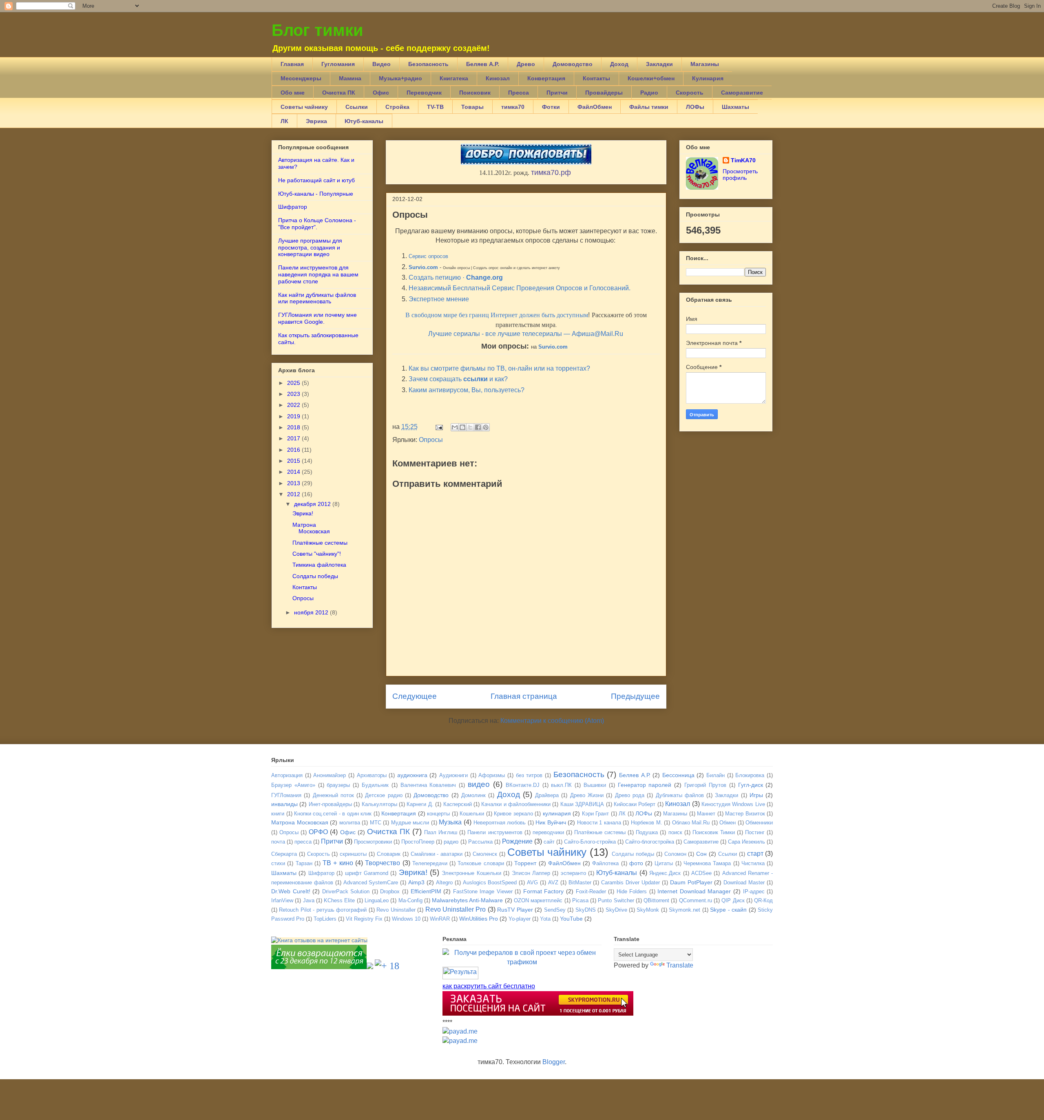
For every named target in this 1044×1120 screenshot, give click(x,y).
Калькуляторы (379, 804)
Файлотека (605, 863)
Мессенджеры (301, 78)
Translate (679, 965)
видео (479, 784)
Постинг (755, 832)
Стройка (397, 107)
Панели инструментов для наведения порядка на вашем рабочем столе (318, 274)
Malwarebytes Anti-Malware (467, 900)
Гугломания (338, 64)
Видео (381, 64)
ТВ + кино (338, 862)
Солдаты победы (315, 576)
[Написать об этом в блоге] (462, 427)
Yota (545, 919)
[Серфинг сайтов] (319, 966)
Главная (292, 64)
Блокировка (749, 775)
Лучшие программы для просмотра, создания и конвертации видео (310, 247)
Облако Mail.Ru (691, 823)
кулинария (557, 813)
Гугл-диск (750, 785)
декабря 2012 (312, 504)
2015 (293, 460)
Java (308, 900)
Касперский (457, 804)
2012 (293, 494)
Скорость (689, 92)
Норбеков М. (646, 823)
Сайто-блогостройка (649, 842)
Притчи (557, 92)
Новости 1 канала (599, 823)
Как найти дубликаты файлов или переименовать (317, 298)
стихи (278, 863)
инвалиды (284, 804)
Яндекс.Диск (665, 873)
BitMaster (579, 882)
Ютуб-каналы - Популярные (315, 193)
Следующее (414, 696)
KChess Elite (339, 900)
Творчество (382, 862)
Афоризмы (491, 775)
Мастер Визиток (745, 814)
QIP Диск (732, 900)
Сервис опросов (428, 256)
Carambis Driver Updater (630, 882)
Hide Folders (632, 891)
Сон (701, 853)
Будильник (375, 785)
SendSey (555, 910)
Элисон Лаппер (531, 873)
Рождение (517, 841)
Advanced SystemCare (370, 882)
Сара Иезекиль (746, 842)
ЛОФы (695, 107)
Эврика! (302, 513)
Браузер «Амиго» (293, 785)
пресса (303, 842)
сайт (549, 842)
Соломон (675, 854)
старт (755, 853)
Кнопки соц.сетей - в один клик (333, 814)
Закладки (659, 64)
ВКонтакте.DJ (523, 785)
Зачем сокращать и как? (458, 379)
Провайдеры (604, 92)
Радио (649, 92)
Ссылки (356, 107)
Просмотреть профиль (740, 174)
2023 (293, 394)
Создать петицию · (456, 277)
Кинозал (498, 78)
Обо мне (293, 92)
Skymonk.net (684, 910)
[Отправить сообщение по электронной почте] (438, 426)
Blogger (553, 1061)
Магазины (704, 64)
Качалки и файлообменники (516, 804)
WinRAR (440, 919)
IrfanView (282, 900)
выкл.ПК (561, 785)
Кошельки (472, 814)
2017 (293, 438)
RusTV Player (515, 909)
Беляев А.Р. (482, 64)
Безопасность (428, 64)
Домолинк (473, 795)
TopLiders (325, 919)
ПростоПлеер (417, 842)
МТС (375, 823)
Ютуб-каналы (364, 121)
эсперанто (573, 873)
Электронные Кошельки (471, 873)
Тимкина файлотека (319, 564)
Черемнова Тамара (707, 863)
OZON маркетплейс (538, 900)
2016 (293, 449)
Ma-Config (410, 900)
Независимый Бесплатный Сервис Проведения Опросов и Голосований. (519, 288)
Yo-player (520, 919)
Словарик (388, 854)
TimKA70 (743, 160)
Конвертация (546, 78)
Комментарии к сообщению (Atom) (552, 720)
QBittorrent (656, 900)
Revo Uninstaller (395, 910)
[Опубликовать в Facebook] (478, 427)
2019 (293, 416)
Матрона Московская (311, 528)
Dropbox (390, 891)
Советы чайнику (304, 107)
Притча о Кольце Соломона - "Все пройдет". (317, 223)
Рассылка (480, 842)
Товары (472, 107)
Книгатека (454, 78)
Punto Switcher (616, 900)
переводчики (548, 832)
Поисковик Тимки (713, 832)
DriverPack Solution (346, 891)
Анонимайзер (329, 775)
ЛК (284, 121)
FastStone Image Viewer (483, 891)
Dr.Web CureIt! (290, 891)
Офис (381, 92)
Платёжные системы (319, 542)
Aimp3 (416, 882)
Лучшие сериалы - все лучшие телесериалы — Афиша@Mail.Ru (525, 333)
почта (278, 842)
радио (451, 842)
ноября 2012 (311, 612)
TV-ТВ (435, 107)
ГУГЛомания (286, 795)
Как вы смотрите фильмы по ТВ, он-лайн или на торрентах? (499, 368)
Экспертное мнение (439, 299)
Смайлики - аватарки (437, 854)
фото (636, 863)
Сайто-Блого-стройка (590, 842)
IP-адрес (754, 891)
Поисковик (475, 92)
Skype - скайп (728, 909)
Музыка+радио (400, 78)
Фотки (551, 107)
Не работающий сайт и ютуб (316, 180)
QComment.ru (695, 900)
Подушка (647, 832)
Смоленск (485, 854)
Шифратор (292, 206)
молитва (349, 823)
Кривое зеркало (513, 814)
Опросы (431, 439)
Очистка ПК (338, 92)
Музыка (450, 822)
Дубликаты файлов (680, 795)
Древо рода (629, 795)
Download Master (744, 882)
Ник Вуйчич (550, 822)
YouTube (571, 918)
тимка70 (512, 107)
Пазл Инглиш (440, 832)
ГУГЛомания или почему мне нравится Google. (317, 318)
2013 (293, 483)
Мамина (350, 78)
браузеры (338, 785)
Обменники (759, 823)
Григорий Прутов (705, 785)
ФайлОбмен (594, 107)
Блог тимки (317, 30)
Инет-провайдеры (330, 804)
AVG (532, 882)
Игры (756, 795)
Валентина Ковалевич (428, 785)
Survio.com (423, 267)
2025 (293, 383)
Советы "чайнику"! (316, 553)
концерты (438, 814)
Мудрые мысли (410, 823)
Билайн (715, 775)
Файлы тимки (648, 107)
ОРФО (318, 831)
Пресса (518, 92)
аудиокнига (412, 775)
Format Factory (543, 891)
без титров (529, 775)
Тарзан (304, 863)
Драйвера (547, 795)
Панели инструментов (494, 832)
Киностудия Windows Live (733, 804)
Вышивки (595, 785)
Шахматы (735, 107)
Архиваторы (372, 775)
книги (277, 814)
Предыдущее (635, 696)
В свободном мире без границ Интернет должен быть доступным (496, 314)
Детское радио (383, 795)
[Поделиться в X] (470, 427)
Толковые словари (481, 863)
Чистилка (753, 863)
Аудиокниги (453, 775)
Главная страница (524, 696)
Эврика (316, 121)
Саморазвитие (742, 92)
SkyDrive (616, 910)
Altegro (444, 882)
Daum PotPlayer (691, 882)
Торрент (525, 863)
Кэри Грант (595, 814)
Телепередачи (429, 863)
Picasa (580, 900)
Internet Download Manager (694, 891)
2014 (293, 471)
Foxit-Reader (591, 891)
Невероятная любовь (499, 823)
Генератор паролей (645, 785)
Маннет (706, 814)
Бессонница (678, 775)
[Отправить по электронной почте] (455, 427)
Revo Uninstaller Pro (455, 909)
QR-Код (763, 900)
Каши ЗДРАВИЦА (582, 804)
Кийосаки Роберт (634, 804)
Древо (526, 64)
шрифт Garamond (366, 873)
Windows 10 (406, 919)
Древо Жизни (587, 795)
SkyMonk (648, 910)
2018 (293, 427)
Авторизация (287, 775)
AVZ (553, 882)
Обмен (727, 823)
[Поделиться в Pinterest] (486, 427)
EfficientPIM (426, 891)
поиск (675, 832)
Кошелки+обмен (651, 78)
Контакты (596, 78)
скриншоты (353, 854)
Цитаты (664, 863)
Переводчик (424, 92)
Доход (619, 64)
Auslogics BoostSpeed (490, 882)
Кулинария (707, 78)
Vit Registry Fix (364, 919)
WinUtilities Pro (478, 918)
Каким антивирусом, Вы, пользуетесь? (466, 390)
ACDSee (701, 873)
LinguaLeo (377, 900)
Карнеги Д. (420, 804)
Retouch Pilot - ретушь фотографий (323, 910)
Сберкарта (284, 854)
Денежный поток (333, 795)
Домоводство (573, 64)
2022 (293, 405)
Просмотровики (373, 842)
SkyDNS (585, 910)
